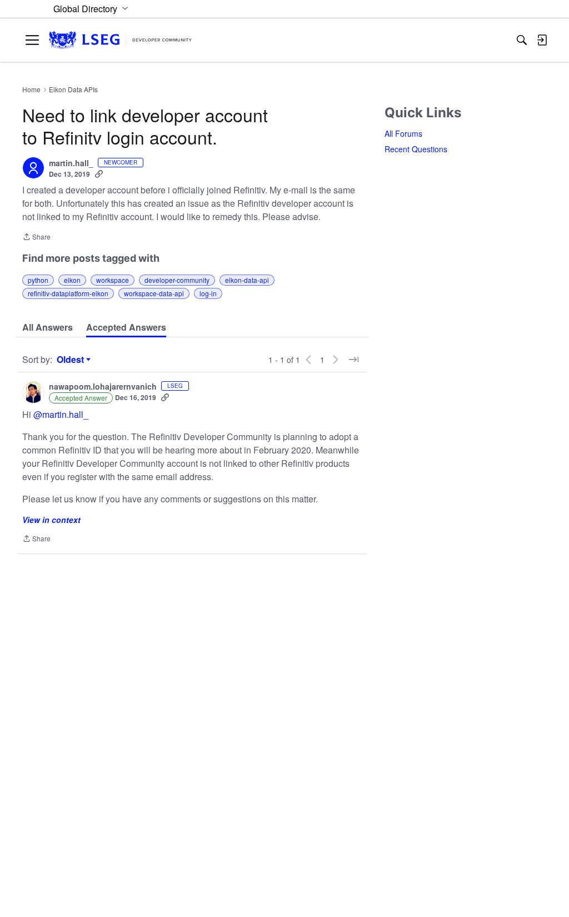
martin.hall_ (71, 163)
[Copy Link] (99, 174)
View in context (51, 519)
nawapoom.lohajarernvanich (103, 387)
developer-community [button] (176, 280)
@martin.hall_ (60, 414)
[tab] (47, 327)
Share (36, 237)
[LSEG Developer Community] (120, 40)
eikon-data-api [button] (247, 280)
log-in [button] (208, 293)
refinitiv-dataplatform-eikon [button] (68, 293)
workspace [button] (112, 280)
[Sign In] (542, 40)
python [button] (38, 280)
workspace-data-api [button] (154, 293)
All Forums (403, 133)
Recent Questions (416, 149)
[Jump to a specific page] (353, 359)
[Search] (522, 40)
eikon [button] (72, 280)
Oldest (72, 359)
